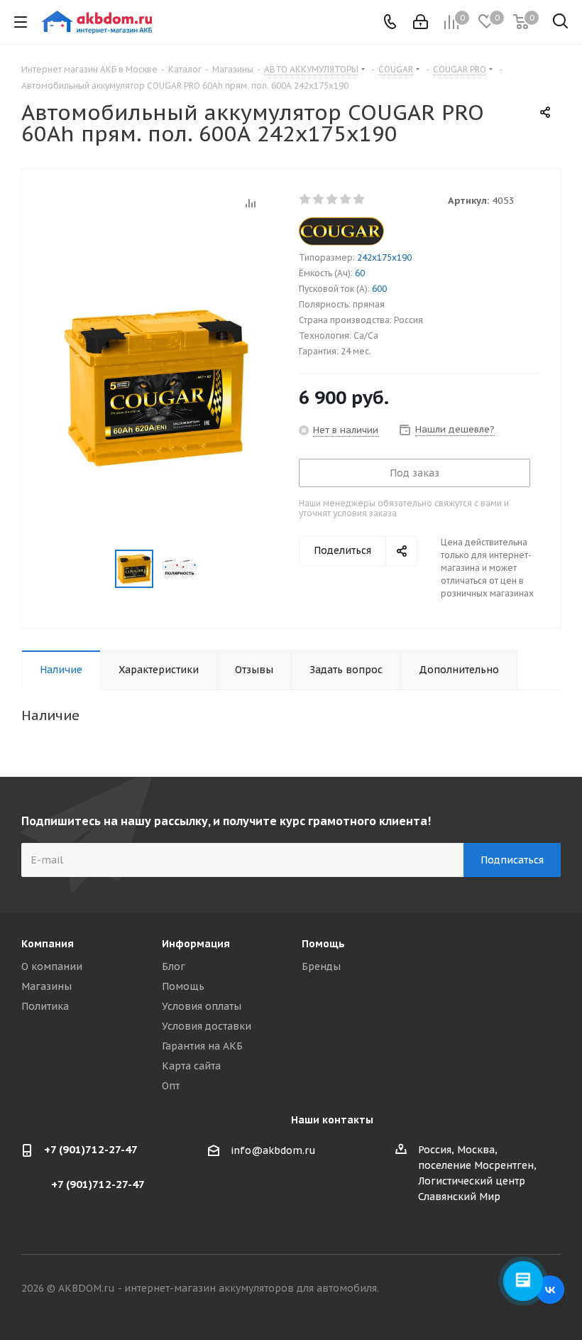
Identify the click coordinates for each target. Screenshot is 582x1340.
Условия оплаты (201, 1006)
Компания (47, 943)
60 (360, 273)
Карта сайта (191, 1066)
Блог (173, 966)
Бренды (321, 966)
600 (379, 288)
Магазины (46, 986)
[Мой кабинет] (420, 22)
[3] (332, 199)
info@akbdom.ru (273, 1150)
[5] (359, 199)
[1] (305, 199)
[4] (346, 199)
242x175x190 (384, 257)
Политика (45, 1006)
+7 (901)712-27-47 (91, 1149)
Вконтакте (550, 1289)
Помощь (183, 986)
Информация (196, 943)
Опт (171, 1085)
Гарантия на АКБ (202, 1046)
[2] (319, 199)
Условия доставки (206, 1026)
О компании (51, 966)
